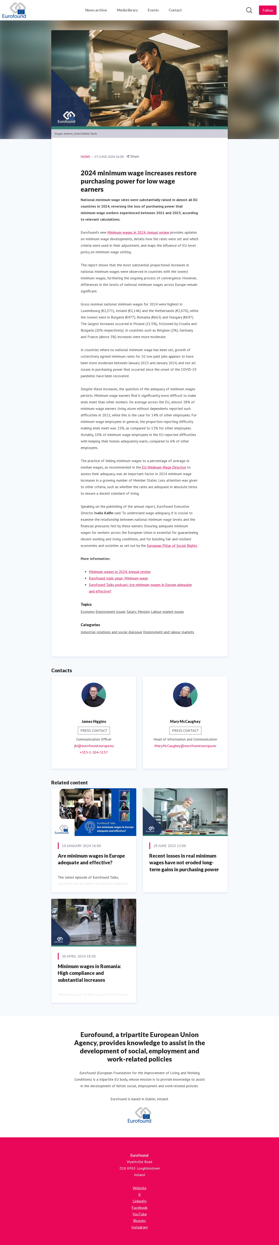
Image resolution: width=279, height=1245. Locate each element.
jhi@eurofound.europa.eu (94, 745)
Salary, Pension (138, 611)
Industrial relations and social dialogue (111, 632)
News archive (96, 10)
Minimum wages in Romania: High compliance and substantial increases (89, 973)
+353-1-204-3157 (94, 752)
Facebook (139, 1207)
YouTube (139, 1214)
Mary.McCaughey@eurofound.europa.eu (185, 745)
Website (139, 1188)
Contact (175, 10)
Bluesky (139, 1220)
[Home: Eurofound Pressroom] (14, 10)
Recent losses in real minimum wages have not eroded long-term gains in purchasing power (184, 862)
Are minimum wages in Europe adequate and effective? (91, 859)
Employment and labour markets (168, 632)
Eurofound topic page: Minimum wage (118, 578)
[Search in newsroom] (249, 10)
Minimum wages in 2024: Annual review (120, 571)
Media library (127, 10)
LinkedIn (139, 1201)
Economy (88, 611)
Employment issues (111, 611)
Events (153, 10)
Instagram (139, 1227)
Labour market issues (167, 611)
